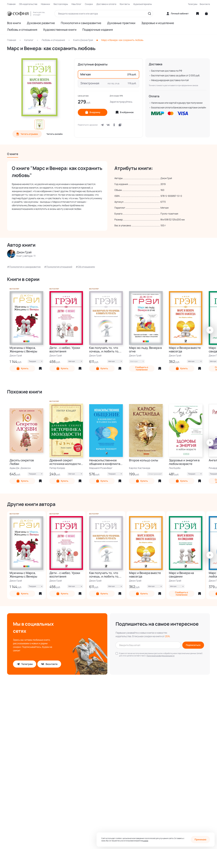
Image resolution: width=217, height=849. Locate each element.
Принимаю (200, 839)
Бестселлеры (61, 4)
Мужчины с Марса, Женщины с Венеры (23, 349)
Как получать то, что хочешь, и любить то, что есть (104, 349)
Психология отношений (59, 266)
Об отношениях (86, 266)
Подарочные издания (97, 29)
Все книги (14, 23)
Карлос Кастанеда (139, 468)
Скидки (89, 4)
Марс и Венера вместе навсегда (185, 349)
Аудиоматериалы (142, 4)
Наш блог (76, 4)
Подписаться (193, 645)
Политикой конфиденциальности (160, 655)
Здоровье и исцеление (157, 23)
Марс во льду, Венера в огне (145, 349)
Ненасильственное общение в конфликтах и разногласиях (105, 462)
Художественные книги (59, 29)
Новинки (45, 4)
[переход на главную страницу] (17, 13)
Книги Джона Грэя (83, 40)
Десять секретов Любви (22, 462)
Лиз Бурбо (175, 468)
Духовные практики (121, 23)
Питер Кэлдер (57, 468)
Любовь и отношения (22, 29)
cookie (145, 840)
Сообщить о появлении (141, 368)
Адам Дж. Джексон (20, 468)
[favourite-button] (40, 368)
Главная (11, 4)
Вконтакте (205, 4)
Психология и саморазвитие (81, 23)
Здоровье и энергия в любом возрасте (184, 462)
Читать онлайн (54, 134)
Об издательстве (28, 4)
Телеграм (192, 4)
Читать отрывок (29, 134)
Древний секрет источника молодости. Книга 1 (65, 462)
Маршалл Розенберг (100, 468)
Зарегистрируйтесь (121, 101)
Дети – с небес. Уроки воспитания (64, 349)
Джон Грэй (16, 355)
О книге (12, 154)
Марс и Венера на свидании (181, 574)
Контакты (125, 4)
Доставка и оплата (106, 4)
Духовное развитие (41, 23)
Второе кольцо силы (143, 460)
